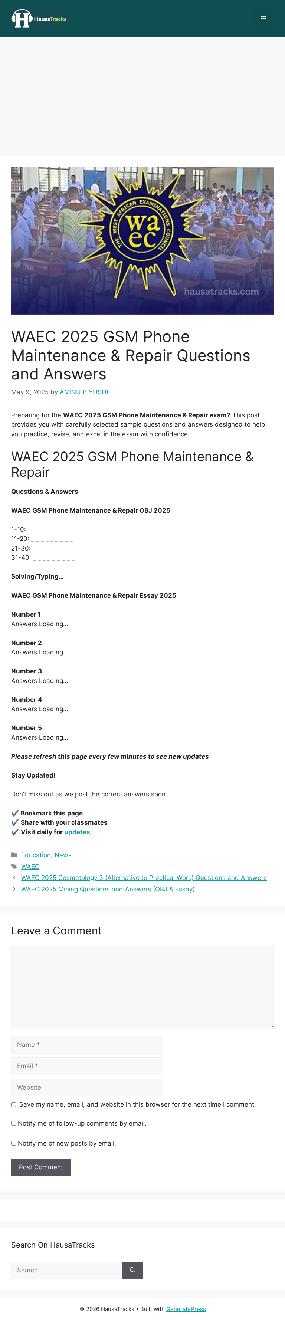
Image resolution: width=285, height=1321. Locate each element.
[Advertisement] (142, 93)
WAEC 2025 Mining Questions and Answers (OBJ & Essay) (108, 889)
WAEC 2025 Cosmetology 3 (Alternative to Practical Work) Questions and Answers (144, 877)
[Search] (132, 1270)
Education (36, 855)
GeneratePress (186, 1308)
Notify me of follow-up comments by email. (82, 1123)
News (63, 855)
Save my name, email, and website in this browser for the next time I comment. (137, 1104)
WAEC (30, 866)
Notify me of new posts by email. (67, 1143)
